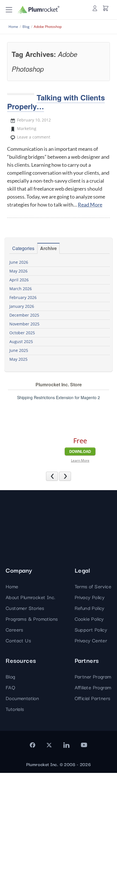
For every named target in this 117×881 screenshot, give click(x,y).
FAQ (10, 687)
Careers (14, 629)
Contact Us (18, 640)
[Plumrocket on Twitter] (49, 745)
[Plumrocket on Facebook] (32, 745)
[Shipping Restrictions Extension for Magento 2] (42, 432)
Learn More (80, 460)
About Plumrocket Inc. (30, 597)
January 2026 (21, 306)
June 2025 (18, 350)
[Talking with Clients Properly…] (20, 94)
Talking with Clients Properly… (56, 102)
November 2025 (24, 324)
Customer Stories (25, 608)
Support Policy (91, 629)
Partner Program (93, 676)
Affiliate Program (93, 687)
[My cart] (105, 8)
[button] (9, 9)
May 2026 (18, 271)
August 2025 (21, 341)
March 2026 (20, 288)
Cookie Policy (89, 618)
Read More (90, 204)
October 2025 (22, 332)
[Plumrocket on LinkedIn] (66, 745)
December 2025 (24, 315)
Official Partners (92, 698)
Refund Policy (90, 608)
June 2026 (18, 262)
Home (12, 586)
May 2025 (18, 359)
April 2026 (19, 279)
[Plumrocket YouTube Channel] (84, 745)
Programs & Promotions (32, 618)
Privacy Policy (90, 597)
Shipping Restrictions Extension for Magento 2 (58, 397)
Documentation (22, 698)
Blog (10, 676)
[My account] (95, 8)
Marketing (26, 128)
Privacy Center (91, 640)
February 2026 (23, 297)
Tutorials (15, 709)
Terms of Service (93, 586)
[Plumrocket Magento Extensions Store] (39, 10)
